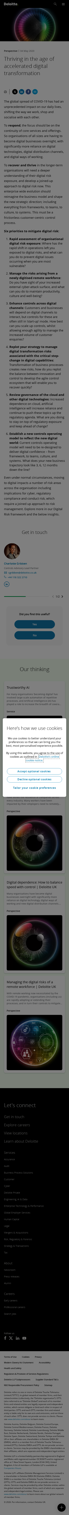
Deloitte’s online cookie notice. (42, 758)
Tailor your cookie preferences (34, 788)
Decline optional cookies (34, 779)
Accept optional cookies (34, 771)
